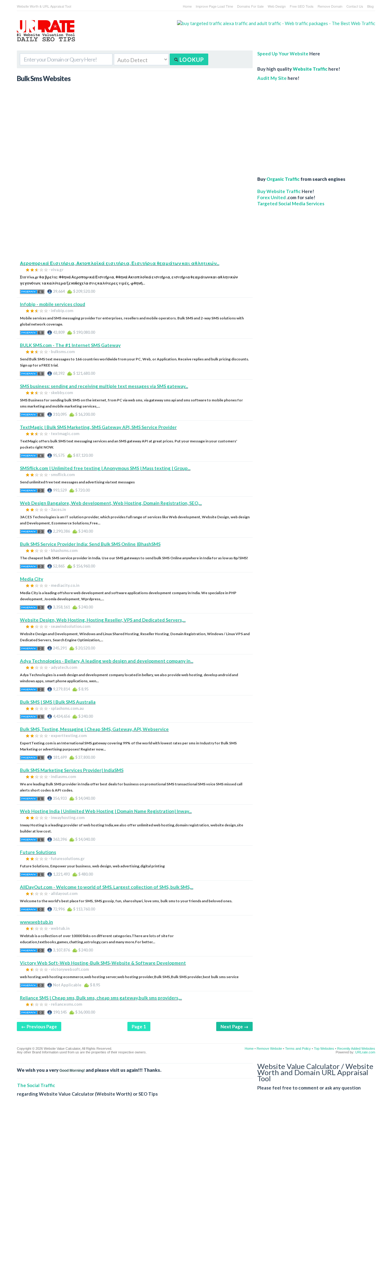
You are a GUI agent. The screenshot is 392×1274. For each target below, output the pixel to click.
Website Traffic (310, 69)
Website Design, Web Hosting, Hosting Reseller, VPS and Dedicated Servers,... (103, 620)
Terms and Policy (298, 1048)
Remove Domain (330, 6)
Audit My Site (272, 78)
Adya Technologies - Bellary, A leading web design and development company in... (106, 661)
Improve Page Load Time (214, 6)
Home (187, 6)
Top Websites (324, 1048)
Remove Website (269, 1048)
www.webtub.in (36, 922)
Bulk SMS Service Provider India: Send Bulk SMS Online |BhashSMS (90, 544)
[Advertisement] (135, 217)
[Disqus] (196, 1190)
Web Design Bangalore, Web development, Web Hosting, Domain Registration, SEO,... (111, 503)
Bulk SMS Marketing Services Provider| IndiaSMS (71, 770)
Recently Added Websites (356, 1048)
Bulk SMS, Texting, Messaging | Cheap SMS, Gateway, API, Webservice (94, 729)
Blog (370, 6)
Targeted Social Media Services (290, 203)
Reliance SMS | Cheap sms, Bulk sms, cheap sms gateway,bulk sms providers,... (101, 997)
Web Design (277, 6)
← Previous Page (39, 1026)
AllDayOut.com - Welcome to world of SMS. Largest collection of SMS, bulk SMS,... (106, 887)
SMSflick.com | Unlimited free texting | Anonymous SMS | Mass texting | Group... (105, 468)
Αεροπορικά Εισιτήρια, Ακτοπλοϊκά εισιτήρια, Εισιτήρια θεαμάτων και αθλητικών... (119, 263)
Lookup (191, 59)
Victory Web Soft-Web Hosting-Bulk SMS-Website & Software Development (103, 963)
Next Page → (234, 1026)
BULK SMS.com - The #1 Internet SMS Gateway (70, 345)
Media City (31, 579)
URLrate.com (365, 1052)
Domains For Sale (250, 6)
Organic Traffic (283, 179)
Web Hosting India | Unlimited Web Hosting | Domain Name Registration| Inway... (106, 811)
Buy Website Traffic (279, 191)
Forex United (271, 197)
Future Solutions (38, 852)
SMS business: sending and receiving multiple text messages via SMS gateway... (104, 386)
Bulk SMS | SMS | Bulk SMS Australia (58, 702)
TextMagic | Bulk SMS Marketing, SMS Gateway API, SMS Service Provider (98, 427)
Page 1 (139, 1026)
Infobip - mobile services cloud (52, 304)
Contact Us (354, 6)
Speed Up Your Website (282, 53)
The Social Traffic (36, 1085)
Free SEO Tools (302, 6)
